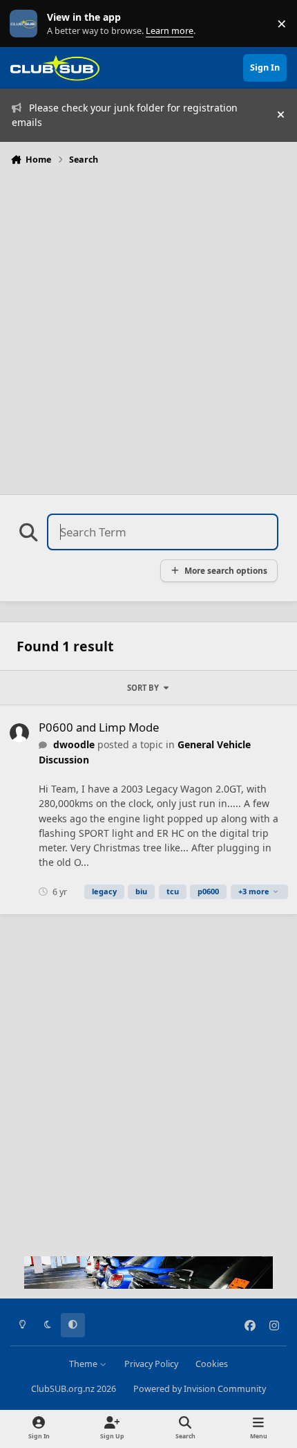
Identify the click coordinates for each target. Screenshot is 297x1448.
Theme (84, 1364)
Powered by (199, 1389)
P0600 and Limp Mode (99, 727)
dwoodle (74, 744)
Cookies (211, 1364)
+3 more (253, 891)
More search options (225, 570)
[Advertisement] (148, 326)
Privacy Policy (151, 1364)
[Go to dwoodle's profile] (19, 733)
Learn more (26, 23)
